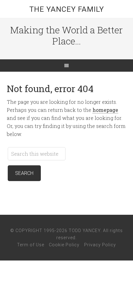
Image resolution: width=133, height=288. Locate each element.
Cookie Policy (64, 244)
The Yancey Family (66, 9)
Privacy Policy (100, 244)
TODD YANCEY (85, 230)
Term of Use (30, 244)
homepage (105, 110)
